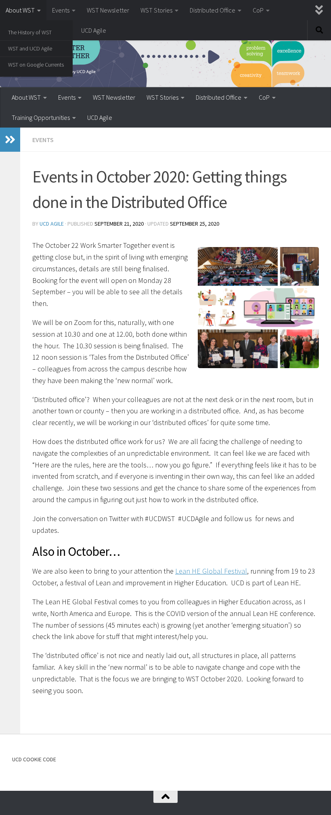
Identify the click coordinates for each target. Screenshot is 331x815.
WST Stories (156, 10)
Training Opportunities (41, 117)
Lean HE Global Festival (211, 571)
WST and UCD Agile (30, 48)
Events (60, 10)
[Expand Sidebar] (10, 140)
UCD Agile (93, 30)
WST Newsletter (108, 10)
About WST (20, 10)
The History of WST (30, 32)
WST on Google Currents (36, 64)
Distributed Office (212, 10)
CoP (258, 10)
